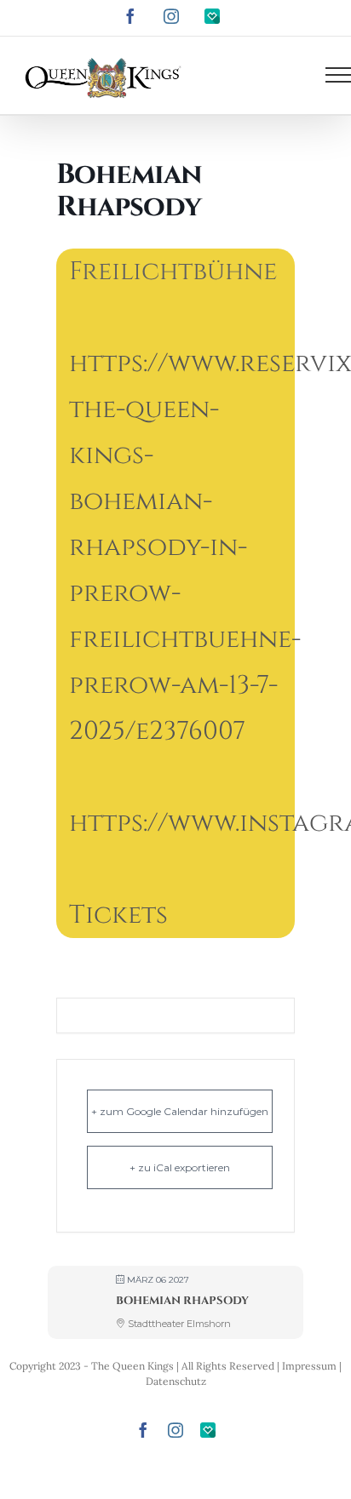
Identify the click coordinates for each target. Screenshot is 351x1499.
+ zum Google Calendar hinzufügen (179, 1111)
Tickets (118, 915)
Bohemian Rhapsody (182, 1300)
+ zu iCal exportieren (179, 1167)
